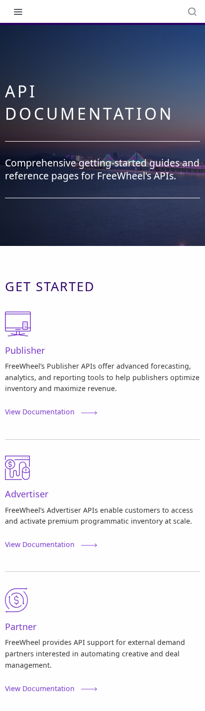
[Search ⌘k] (192, 11)
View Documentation (40, 411)
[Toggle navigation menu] (18, 11)
